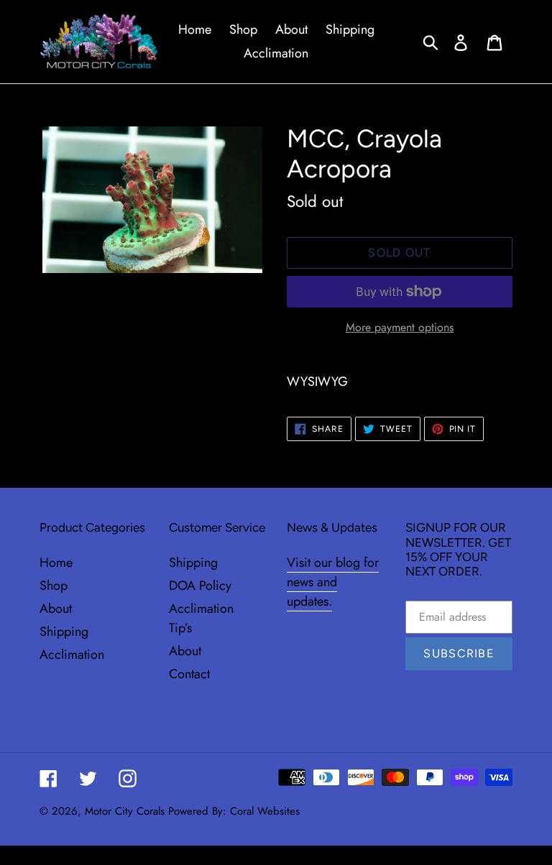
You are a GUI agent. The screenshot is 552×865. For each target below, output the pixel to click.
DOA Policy (200, 585)
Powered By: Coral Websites (234, 811)
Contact (189, 674)
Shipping (64, 631)
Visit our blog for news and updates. (333, 582)
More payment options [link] (400, 327)
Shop (54, 585)
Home (56, 562)
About (56, 608)
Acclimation (72, 654)
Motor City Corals (125, 811)
